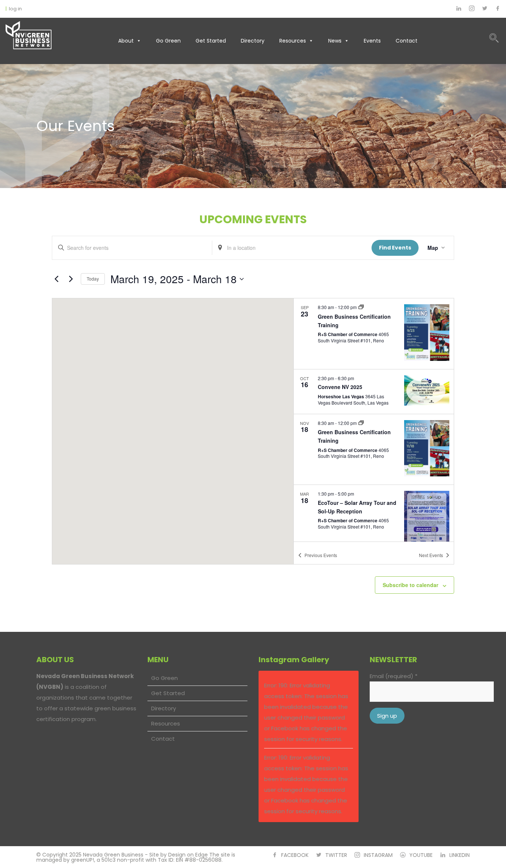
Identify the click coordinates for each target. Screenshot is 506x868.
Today (93, 278)
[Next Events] (70, 279)
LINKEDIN (459, 855)
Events (372, 40)
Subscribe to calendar (410, 585)
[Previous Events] (56, 279)
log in (15, 8)
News (335, 40)
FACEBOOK (295, 855)
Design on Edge (188, 854)
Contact (406, 40)
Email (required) (393, 676)
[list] (373, 420)
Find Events (395, 247)
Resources (292, 40)
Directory (252, 40)
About (126, 40)
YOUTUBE (421, 855)
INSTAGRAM (378, 855)
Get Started (211, 40)
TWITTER (336, 855)
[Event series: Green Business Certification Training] (361, 307)
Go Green (168, 40)
